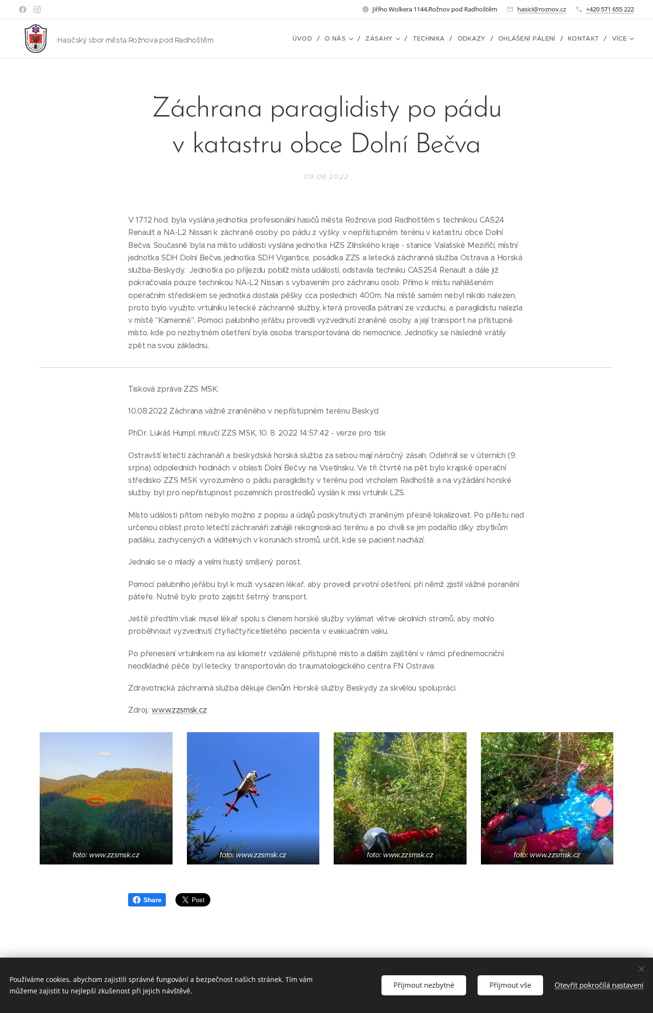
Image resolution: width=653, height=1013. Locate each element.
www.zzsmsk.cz (179, 710)
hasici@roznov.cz (541, 9)
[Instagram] (37, 9)
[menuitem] (305, 39)
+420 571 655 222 (610, 9)
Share (152, 900)
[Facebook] (23, 9)
